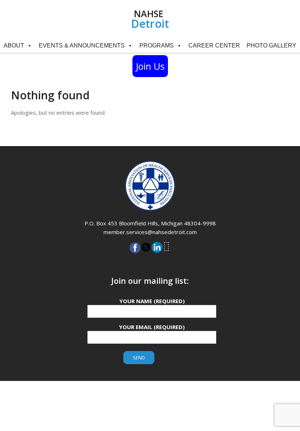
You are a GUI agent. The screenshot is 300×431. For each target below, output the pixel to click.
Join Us (150, 66)
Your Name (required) (152, 301)
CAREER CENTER (214, 45)
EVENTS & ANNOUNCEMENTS (82, 45)
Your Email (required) (152, 327)
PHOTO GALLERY (271, 45)
